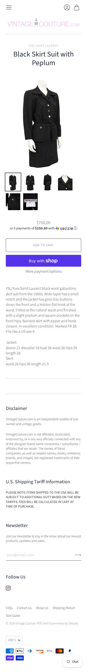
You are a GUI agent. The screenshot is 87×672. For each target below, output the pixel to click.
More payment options (44, 271)
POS (39, 623)
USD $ (12, 640)
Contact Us (24, 608)
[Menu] (9, 7)
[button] (43, 228)
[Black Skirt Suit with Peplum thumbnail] (13, 182)
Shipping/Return (64, 608)
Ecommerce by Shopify (63, 623)
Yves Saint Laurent (44, 46)
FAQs (9, 608)
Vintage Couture (25, 623)
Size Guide (13, 615)
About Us (42, 608)
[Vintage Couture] (43, 22)
